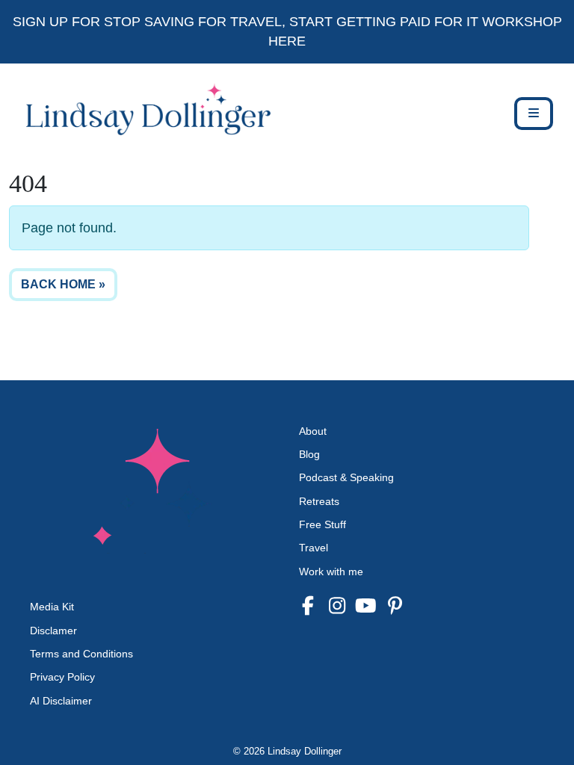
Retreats (319, 501)
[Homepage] (140, 113)
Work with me (331, 571)
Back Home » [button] (63, 284)
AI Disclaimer (61, 701)
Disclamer (53, 631)
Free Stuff (322, 524)
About (313, 431)
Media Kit (52, 607)
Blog (309, 454)
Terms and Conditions (81, 654)
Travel (313, 548)
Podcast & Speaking (346, 477)
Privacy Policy (62, 677)
